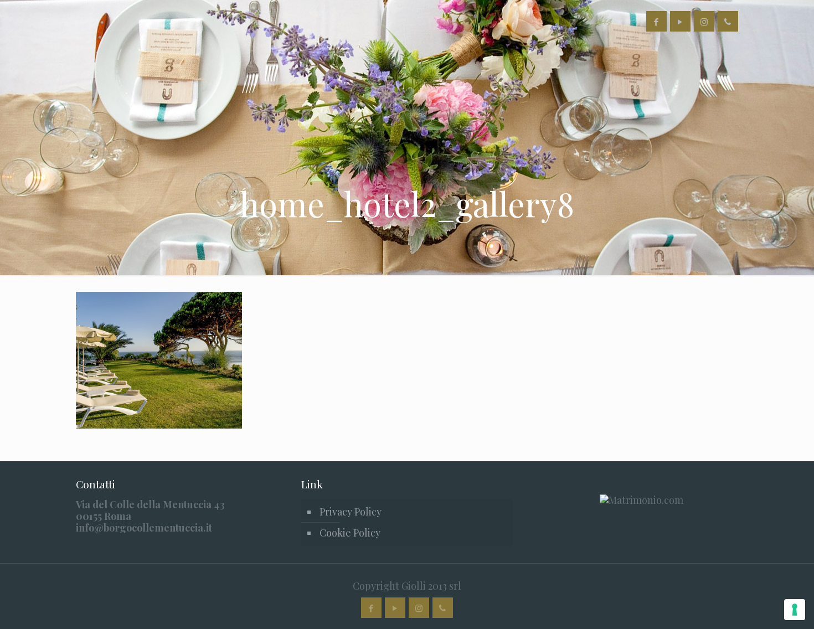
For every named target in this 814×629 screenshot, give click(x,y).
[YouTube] (680, 21)
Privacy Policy (351, 511)
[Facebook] (656, 21)
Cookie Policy (350, 532)
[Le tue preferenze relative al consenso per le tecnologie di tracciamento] (794, 609)
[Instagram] (704, 21)
